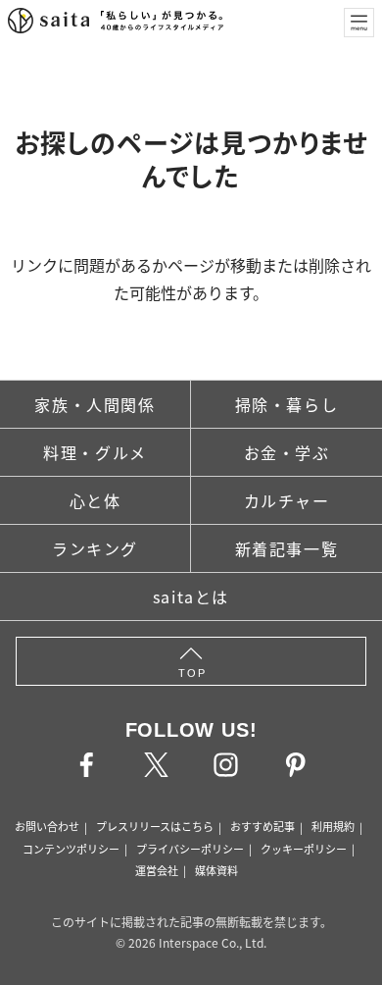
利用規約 (333, 826)
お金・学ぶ (287, 452)
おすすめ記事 (262, 826)
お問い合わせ (47, 826)
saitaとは (191, 596)
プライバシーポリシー (190, 848)
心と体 (95, 500)
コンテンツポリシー (71, 848)
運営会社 (156, 870)
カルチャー (287, 500)
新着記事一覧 (287, 548)
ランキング (95, 548)
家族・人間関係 (94, 404)
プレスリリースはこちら (155, 826)
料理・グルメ (95, 452)
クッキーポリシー (304, 848)
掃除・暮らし (287, 404)
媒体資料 (216, 870)
